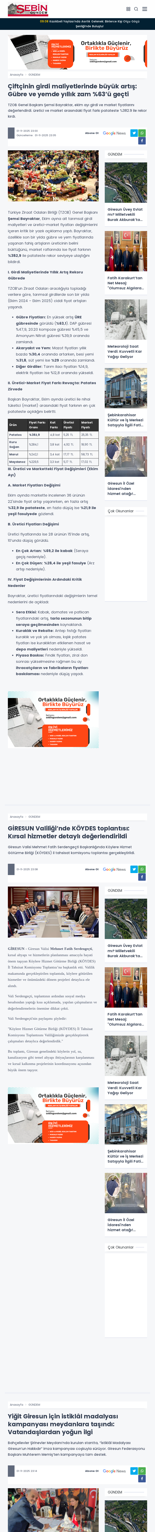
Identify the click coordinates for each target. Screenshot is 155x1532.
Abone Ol (91, 133)
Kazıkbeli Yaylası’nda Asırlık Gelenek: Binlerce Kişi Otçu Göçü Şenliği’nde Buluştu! (89, 23)
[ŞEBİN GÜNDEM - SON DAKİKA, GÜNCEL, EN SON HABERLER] (28, 9)
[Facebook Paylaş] (142, 140)
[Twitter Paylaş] (134, 133)
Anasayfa (16, 75)
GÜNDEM (34, 75)
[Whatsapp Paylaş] (142, 133)
